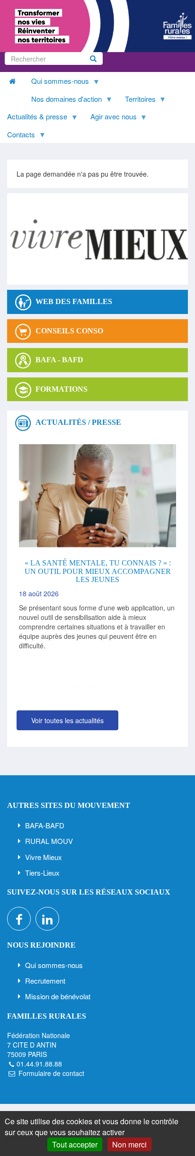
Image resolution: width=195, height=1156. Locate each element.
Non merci (129, 1144)
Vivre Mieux (43, 857)
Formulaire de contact (51, 1073)
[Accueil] (97, 26)
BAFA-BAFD (44, 825)
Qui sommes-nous (54, 965)
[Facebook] (19, 919)
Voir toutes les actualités (67, 720)
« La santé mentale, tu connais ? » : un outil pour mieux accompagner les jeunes (98, 571)
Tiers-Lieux (42, 873)
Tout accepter (75, 1144)
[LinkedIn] (47, 919)
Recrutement (45, 981)
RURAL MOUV (49, 841)
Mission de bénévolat (57, 996)
